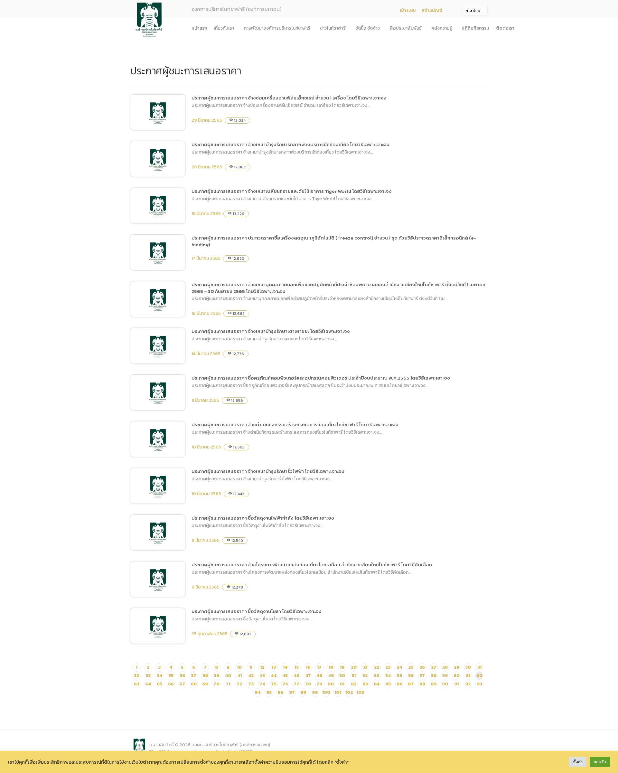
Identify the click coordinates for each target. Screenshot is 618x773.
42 (251, 675)
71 (228, 684)
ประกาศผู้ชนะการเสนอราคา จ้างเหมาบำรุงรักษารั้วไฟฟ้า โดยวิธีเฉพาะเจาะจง (268, 471)
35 (170, 675)
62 (479, 675)
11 (250, 667)
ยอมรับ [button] (600, 762)
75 (273, 684)
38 (205, 675)
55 (399, 675)
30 (468, 667)
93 (479, 684)
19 (342, 667)
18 (331, 667)
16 (308, 667)
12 (262, 667)
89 (433, 684)
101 (337, 692)
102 (349, 692)
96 (280, 692)
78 (308, 684)
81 (342, 684)
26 (422, 667)
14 (285, 667)
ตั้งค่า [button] (578, 762)
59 (445, 675)
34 (159, 675)
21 (365, 667)
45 (285, 675)
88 (422, 684)
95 (269, 692)
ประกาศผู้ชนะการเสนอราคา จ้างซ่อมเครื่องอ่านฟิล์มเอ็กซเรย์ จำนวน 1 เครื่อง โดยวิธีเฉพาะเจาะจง (289, 97)
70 (216, 684)
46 (296, 675)
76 (285, 684)
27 (433, 667)
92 (468, 684)
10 (239, 667)
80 (331, 684)
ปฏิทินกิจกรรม (475, 28)
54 (388, 675)
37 (193, 675)
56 (411, 675)
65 (159, 684)
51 (353, 675)
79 (319, 684)
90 (445, 684)
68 (194, 684)
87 (411, 684)
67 (182, 684)
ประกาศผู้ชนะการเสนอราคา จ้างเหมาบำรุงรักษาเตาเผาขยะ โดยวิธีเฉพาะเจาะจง (271, 331)
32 (136, 675)
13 (274, 667)
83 (365, 684)
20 (354, 667)
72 (239, 684)
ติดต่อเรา (505, 28)
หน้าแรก (199, 28)
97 (292, 692)
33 (148, 675)
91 (456, 684)
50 (342, 675)
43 (262, 675)
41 (239, 675)
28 (445, 667)
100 (326, 692)
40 (228, 675)
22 (376, 667)
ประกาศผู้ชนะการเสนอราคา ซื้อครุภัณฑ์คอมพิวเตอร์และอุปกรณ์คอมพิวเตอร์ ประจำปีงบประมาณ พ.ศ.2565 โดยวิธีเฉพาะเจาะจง (321, 378)
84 (376, 684)
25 (410, 667)
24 (399, 667)
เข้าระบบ (408, 10)
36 (182, 675)
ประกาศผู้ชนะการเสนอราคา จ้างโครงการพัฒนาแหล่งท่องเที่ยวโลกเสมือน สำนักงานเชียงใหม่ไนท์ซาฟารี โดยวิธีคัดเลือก (312, 564)
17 (319, 667)
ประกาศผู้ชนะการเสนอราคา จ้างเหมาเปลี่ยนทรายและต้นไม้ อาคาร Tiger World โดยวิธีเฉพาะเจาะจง (292, 191)
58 (433, 675)
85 (388, 684)
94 (257, 692)
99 (315, 692)
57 (422, 675)
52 (365, 675)
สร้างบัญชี (432, 10)
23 (387, 667)
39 (216, 675)
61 (468, 675)
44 (273, 675)
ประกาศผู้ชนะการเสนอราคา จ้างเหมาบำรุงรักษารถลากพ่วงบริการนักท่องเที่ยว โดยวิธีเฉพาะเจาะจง (290, 144)
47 (308, 675)
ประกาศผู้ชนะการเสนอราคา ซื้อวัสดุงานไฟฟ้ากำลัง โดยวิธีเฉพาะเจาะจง (263, 518)
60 (457, 675)
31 (479, 667)
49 (331, 675)
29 (456, 667)
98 (303, 692)
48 (319, 675)
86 (399, 684)
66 (171, 684)
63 (136, 684)
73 (251, 684)
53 (376, 675)
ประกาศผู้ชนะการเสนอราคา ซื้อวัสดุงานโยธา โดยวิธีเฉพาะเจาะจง (257, 611)
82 (353, 684)
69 (205, 684)
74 (262, 684)
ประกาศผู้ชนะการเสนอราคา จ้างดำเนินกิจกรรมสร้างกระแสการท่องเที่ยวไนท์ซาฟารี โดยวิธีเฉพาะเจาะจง (295, 424)
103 (360, 692)
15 (297, 667)
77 (296, 684)
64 (148, 684)
